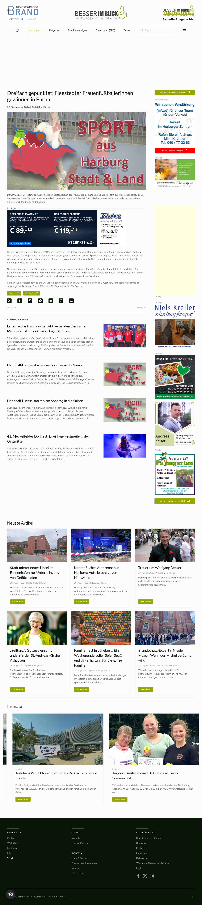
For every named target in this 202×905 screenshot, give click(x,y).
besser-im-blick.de (146, 833)
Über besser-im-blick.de (149, 838)
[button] (184, 30)
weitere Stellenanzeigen (173, 150)
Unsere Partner (80, 843)
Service (76, 833)
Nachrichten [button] (34, 30)
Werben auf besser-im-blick (172, 92)
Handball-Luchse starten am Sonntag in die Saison (45, 365)
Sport (47, 107)
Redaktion (141, 843)
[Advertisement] (101, 57)
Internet (76, 868)
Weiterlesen (17, 799)
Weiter (140, 307)
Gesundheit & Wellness (84, 863)
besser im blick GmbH (54, 896)
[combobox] (156, 30)
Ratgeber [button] (54, 30)
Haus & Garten (79, 858)
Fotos (127, 30)
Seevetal (29, 293)
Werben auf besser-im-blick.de (152, 863)
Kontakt (140, 848)
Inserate (76, 838)
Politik (10, 838)
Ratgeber (77, 853)
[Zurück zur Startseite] (101, 13)
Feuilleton (12, 848)
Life (9, 853)
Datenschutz (143, 858)
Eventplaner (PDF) (105, 30)
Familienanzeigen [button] (77, 30)
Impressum (142, 853)
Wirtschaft (12, 843)
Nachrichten (14, 833)
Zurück (13, 307)
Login (139, 868)
